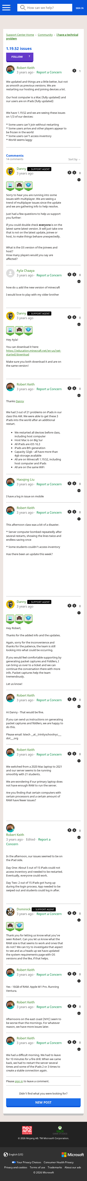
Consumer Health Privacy (58, 1162)
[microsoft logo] (73, 1154)
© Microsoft (43, 1172)
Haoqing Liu (25, 479)
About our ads (73, 1167)
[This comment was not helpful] (74, 172)
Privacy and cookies (15, 1167)
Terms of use (37, 1167)
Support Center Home (20, 35)
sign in (19, 1081)
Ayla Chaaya (25, 270)
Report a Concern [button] (49, 72)
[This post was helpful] (74, 71)
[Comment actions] (79, 179)
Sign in (80, 8)
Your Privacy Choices (29, 1162)
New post (43, 1102)
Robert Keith (26, 68)
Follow (17, 57)
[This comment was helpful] (69, 172)
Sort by (73, 159)
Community (45, 35)
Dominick (24, 909)
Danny (22, 168)
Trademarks (55, 1167)
